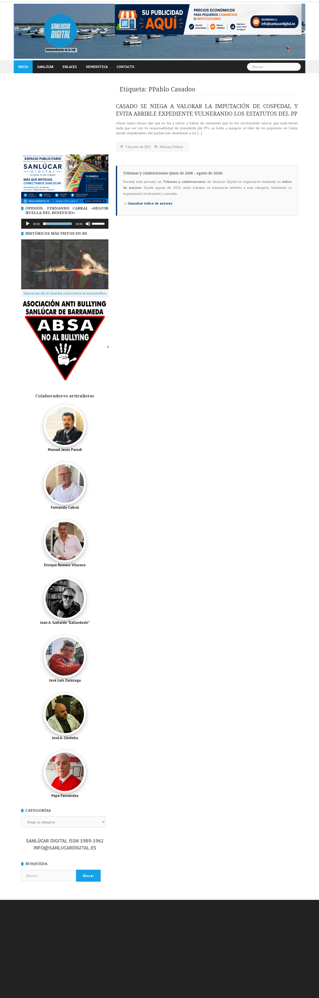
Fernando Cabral (65, 507)
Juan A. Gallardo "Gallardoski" (64, 622)
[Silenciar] (87, 223)
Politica (177, 147)
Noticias (165, 147)
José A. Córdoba (65, 737)
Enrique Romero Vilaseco (65, 565)
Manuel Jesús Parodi (65, 449)
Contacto (125, 67)
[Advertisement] (64, 117)
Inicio (23, 67)
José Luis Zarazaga (65, 680)
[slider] (99, 223)
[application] (64, 224)
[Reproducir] (27, 223)
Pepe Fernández (65, 795)
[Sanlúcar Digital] (60, 31)
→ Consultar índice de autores (147, 203)
